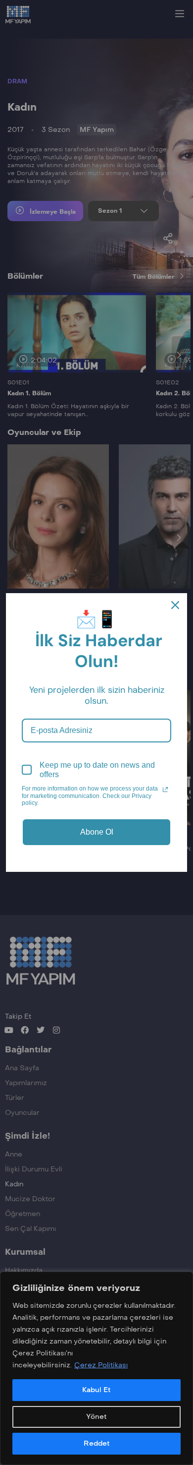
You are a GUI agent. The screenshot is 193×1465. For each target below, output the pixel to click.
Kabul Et (96, 1390)
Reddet (97, 1443)
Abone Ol (96, 832)
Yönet (96, 1416)
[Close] (175, 605)
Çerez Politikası (101, 1365)
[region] (96, 1368)
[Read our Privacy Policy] (165, 789)
